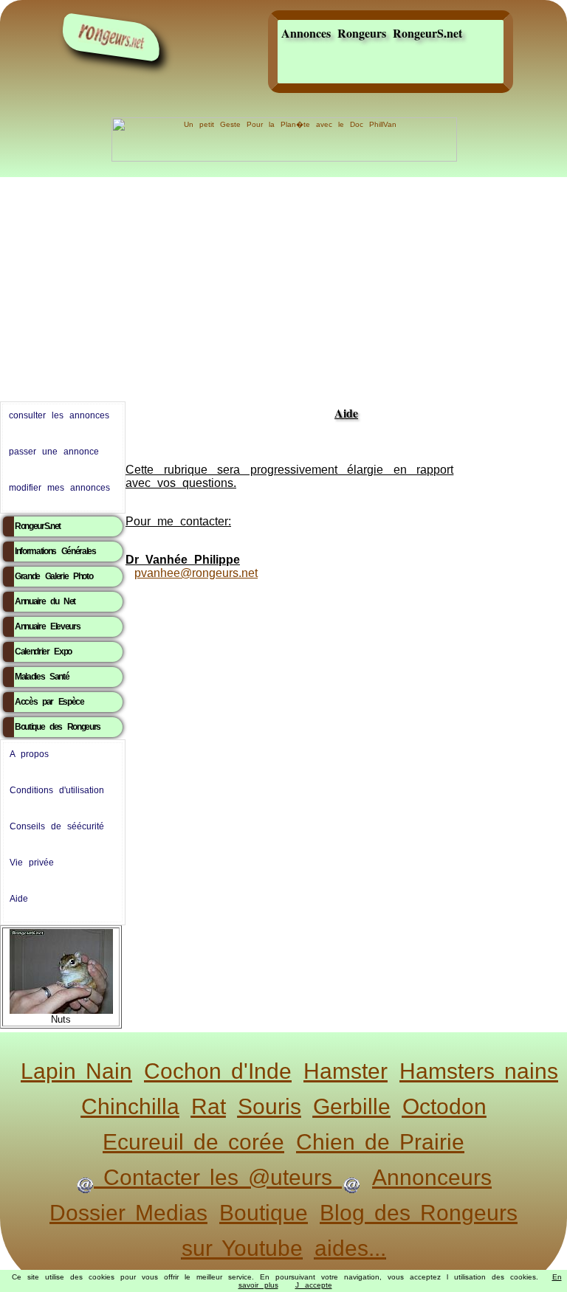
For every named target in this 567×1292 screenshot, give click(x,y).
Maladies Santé (42, 676)
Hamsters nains (478, 1071)
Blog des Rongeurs (419, 1213)
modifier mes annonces (59, 488)
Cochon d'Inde (218, 1071)
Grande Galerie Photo (53, 576)
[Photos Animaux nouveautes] (61, 969)
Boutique (263, 1213)
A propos (29, 754)
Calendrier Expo (43, 651)
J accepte (313, 1285)
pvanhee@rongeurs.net (196, 573)
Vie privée (32, 862)
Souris (269, 1106)
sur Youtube (242, 1248)
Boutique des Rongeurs (57, 727)
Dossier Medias (128, 1213)
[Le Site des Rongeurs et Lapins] (111, 37)
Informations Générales (55, 551)
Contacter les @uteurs (218, 1177)
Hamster (345, 1071)
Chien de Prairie (380, 1142)
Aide (19, 899)
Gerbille (352, 1106)
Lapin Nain (76, 1071)
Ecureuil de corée (193, 1142)
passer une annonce (54, 451)
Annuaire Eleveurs (47, 626)
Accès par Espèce (49, 702)
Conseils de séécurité (57, 826)
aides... (350, 1248)
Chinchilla (130, 1106)
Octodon (444, 1106)
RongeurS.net (38, 526)
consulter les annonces (59, 415)
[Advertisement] (283, 285)
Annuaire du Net (45, 601)
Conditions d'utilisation (57, 790)
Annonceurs (432, 1177)
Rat (208, 1106)
